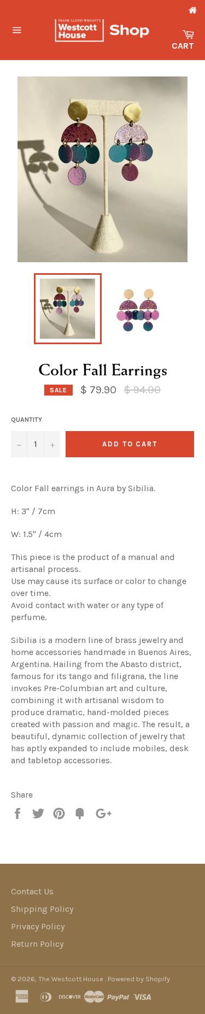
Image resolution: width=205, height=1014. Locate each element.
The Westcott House (71, 979)
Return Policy (37, 944)
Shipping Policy (42, 909)
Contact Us (32, 891)
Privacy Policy (38, 926)
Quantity (26, 419)
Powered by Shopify (139, 979)
